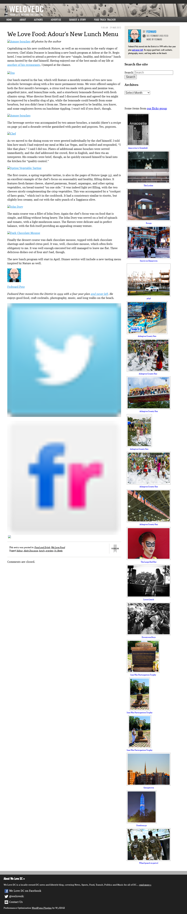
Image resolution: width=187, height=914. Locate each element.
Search (129, 72)
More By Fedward (154, 39)
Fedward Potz (16, 287)
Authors (38, 19)
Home (9, 19)
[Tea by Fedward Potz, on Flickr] (11, 73)
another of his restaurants (23, 65)
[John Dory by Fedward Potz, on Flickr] (15, 207)
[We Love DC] (95, 11)
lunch (42, 551)
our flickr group (157, 108)
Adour (20, 551)
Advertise (56, 19)
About (23, 19)
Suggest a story (77, 19)
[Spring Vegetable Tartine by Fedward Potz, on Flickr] (24, 168)
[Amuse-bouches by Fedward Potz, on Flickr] (18, 41)
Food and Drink (42, 547)
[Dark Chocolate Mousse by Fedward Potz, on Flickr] (23, 233)
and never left (99, 294)
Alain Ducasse (31, 551)
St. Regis (58, 551)
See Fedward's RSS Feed (157, 35)
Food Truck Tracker (105, 19)
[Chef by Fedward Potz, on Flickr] (11, 134)
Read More (144, 885)
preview (49, 551)
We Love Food (58, 547)
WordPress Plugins (42, 908)
